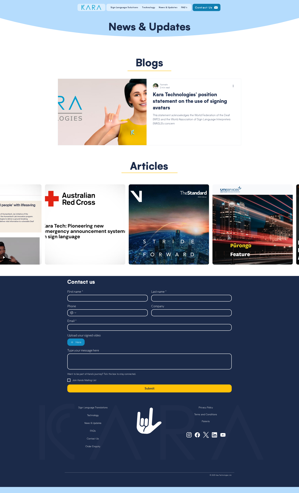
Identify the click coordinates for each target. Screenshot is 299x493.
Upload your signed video (84, 335)
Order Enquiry (92, 446)
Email (71, 321)
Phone (71, 306)
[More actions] (234, 86)
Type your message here (83, 350)
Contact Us (93, 438)
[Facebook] (197, 434)
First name (75, 291)
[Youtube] (223, 434)
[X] (206, 434)
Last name (158, 291)
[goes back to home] (91, 7)
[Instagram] (189, 434)
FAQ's (93, 430)
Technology (93, 415)
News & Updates (92, 422)
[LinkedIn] (214, 434)
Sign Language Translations (93, 407)
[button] (124, 7)
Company (157, 306)
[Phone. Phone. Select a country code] (73, 313)
